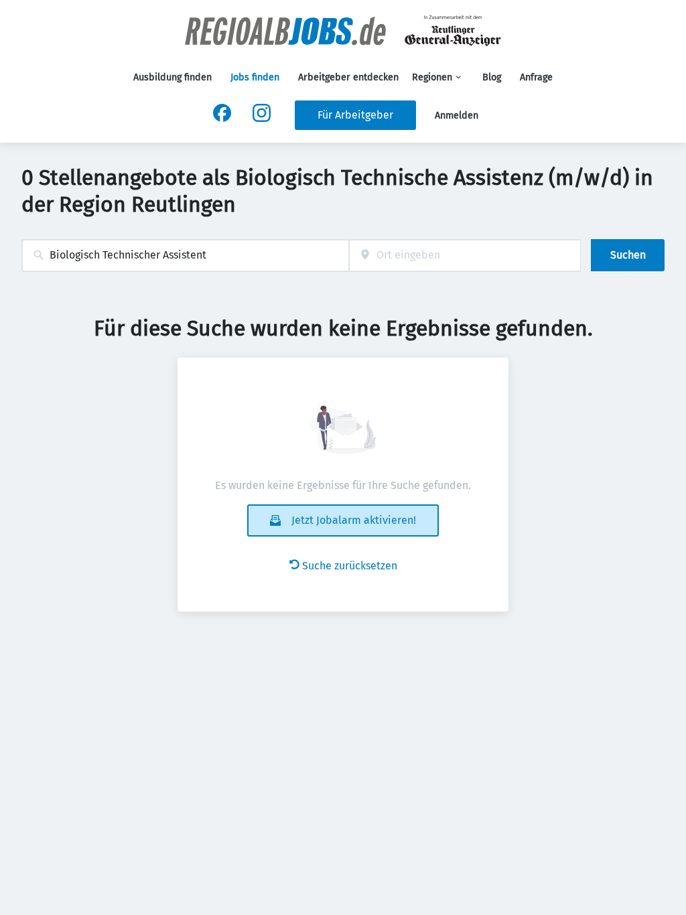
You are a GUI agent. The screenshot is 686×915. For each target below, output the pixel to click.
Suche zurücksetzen (349, 565)
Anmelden (456, 115)
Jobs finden (254, 77)
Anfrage (536, 77)
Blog (491, 77)
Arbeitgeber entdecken (348, 77)
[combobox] (185, 255)
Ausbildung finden (172, 77)
